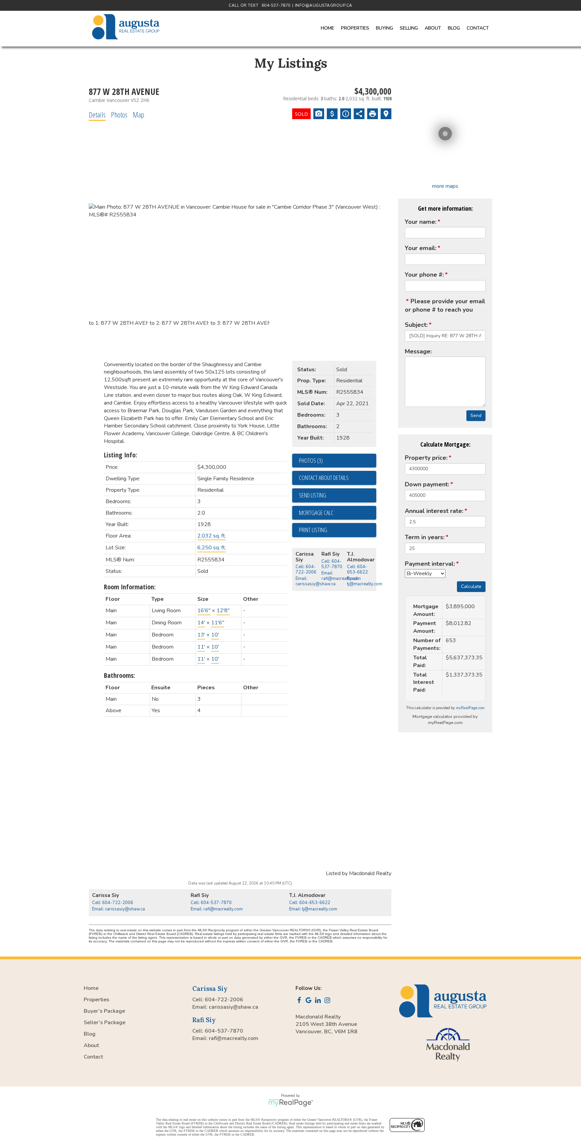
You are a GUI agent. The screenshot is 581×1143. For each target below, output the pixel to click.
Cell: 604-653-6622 (357, 569)
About (91, 1045)
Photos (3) (311, 460)
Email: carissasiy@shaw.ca (316, 581)
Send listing (312, 495)
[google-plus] (309, 1001)
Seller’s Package (104, 1022)
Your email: (420, 248)
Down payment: (427, 484)
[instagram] (328, 1001)
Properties (96, 999)
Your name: (420, 222)
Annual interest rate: (434, 511)
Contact (478, 28)
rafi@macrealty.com (233, 1038)
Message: (418, 351)
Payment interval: (430, 564)
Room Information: (130, 586)
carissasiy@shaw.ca (233, 1007)
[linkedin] (319, 1001)
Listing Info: (120, 454)
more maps (445, 186)
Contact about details (324, 478)
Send (475, 415)
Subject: (416, 325)
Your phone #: (424, 275)
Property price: (426, 458)
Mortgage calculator (337, 513)
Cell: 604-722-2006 (306, 569)
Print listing (313, 530)
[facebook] (300, 1001)
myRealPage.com (470, 708)
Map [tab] (138, 114)
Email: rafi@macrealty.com (341, 576)
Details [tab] (97, 114)
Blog (454, 28)
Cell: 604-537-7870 (331, 564)
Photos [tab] (119, 114)
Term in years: (424, 537)
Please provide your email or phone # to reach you (445, 305)
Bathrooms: (119, 675)
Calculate (471, 586)
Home (327, 28)
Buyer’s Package (104, 1011)
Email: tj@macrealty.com (364, 581)
